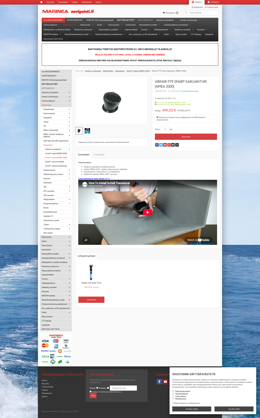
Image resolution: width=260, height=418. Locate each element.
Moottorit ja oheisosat (83, 29)
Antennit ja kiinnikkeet (164, 20)
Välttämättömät (182, 391)
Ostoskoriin (186, 136)
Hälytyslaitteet (48, 199)
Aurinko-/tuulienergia (188, 20)
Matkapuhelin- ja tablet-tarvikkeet (57, 29)
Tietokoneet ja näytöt (51, 229)
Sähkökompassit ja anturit (53, 174)
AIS (44, 126)
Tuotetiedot (84, 154)
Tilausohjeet (63, 2)
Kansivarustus (113, 25)
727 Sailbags (196, 34)
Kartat (99, 25)
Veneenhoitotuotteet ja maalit (76, 34)
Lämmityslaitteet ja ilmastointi (176, 25)
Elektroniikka (69, 25)
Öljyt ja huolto (181, 34)
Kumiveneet (131, 25)
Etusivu (44, 380)
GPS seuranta (48, 195)
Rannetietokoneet (50, 212)
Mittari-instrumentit (50, 130)
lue (120, 392)
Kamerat (46, 178)
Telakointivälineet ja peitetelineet (108, 34)
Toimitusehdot (47, 386)
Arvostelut (99, 154)
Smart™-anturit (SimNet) (54, 162)
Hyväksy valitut (192, 409)
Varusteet (201, 29)
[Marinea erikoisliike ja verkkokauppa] (81, 11)
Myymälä (50, 2)
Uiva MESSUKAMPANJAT (53, 20)
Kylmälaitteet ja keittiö (148, 25)
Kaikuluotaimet (49, 170)
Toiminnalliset (181, 394)
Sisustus (144, 29)
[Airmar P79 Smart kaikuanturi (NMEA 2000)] (111, 102)
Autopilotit (47, 118)
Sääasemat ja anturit (51, 220)
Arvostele (189, 91)
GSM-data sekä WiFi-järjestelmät (55, 141)
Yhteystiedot (87, 2)
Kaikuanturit (48, 145)
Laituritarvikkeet (131, 29)
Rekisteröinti (198, 7)
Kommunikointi (49, 113)
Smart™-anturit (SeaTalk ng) (56, 166)
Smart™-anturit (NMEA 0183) (56, 153)
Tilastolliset (180, 396)
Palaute (75, 2)
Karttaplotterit (48, 109)
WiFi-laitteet (48, 233)
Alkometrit (47, 183)
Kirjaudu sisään (212, 7)
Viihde (166, 34)
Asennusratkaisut (50, 25)
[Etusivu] (41, 2)
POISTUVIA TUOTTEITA (53, 39)
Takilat (46, 224)
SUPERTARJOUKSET (75, 20)
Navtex (46, 208)
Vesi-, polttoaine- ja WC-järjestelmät (143, 34)
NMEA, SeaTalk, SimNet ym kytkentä (53, 135)
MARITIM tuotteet (51, 34)
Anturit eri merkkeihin (53, 149)
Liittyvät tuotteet (86, 255)
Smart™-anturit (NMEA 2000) (56, 157)
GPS (45, 187)
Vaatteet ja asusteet (182, 29)
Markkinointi (180, 399)
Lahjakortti (209, 34)
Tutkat (45, 122)
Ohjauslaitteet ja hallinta (108, 29)
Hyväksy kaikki (234, 409)
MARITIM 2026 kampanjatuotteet (100, 20)
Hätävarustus (85, 25)
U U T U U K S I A (145, 20)
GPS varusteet (48, 191)
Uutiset (98, 2)
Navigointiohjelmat (50, 203)
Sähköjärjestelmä (161, 29)
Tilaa (93, 395)
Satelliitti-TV (48, 216)
